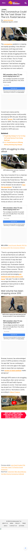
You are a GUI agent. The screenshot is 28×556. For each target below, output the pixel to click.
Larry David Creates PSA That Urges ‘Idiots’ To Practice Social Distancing (13, 467)
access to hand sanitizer (13, 370)
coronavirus (8, 44)
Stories (4, 9)
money (10, 119)
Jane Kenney (8, 20)
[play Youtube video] (14, 403)
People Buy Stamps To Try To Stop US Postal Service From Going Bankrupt (14, 138)
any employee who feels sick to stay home (12, 276)
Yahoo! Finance (15, 392)
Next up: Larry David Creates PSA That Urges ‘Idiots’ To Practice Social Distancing (13, 415)
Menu (3, 3)
